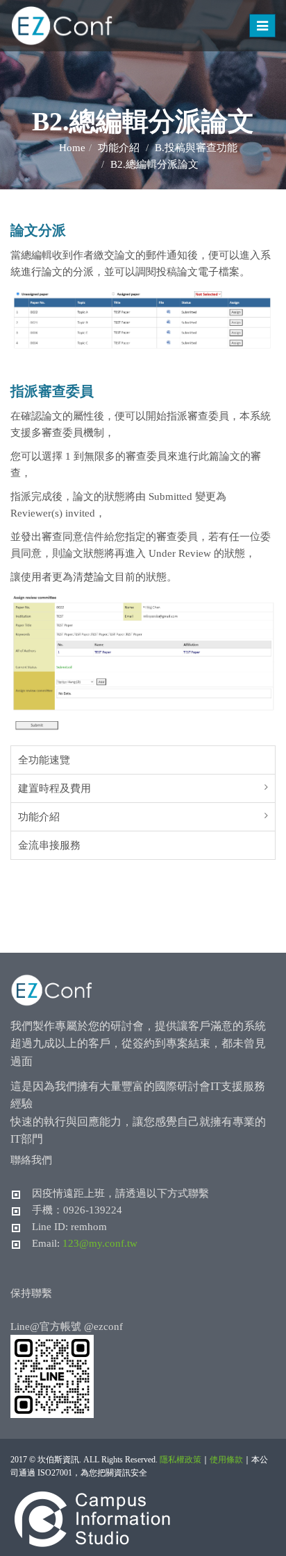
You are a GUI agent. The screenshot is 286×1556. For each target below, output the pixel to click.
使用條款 (226, 1459)
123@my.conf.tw (99, 1243)
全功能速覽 (44, 760)
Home (72, 147)
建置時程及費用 (54, 788)
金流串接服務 (49, 845)
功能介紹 (39, 816)
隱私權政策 (180, 1459)
